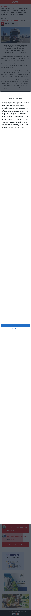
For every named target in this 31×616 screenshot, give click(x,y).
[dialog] (15, 308)
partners (9, 100)
